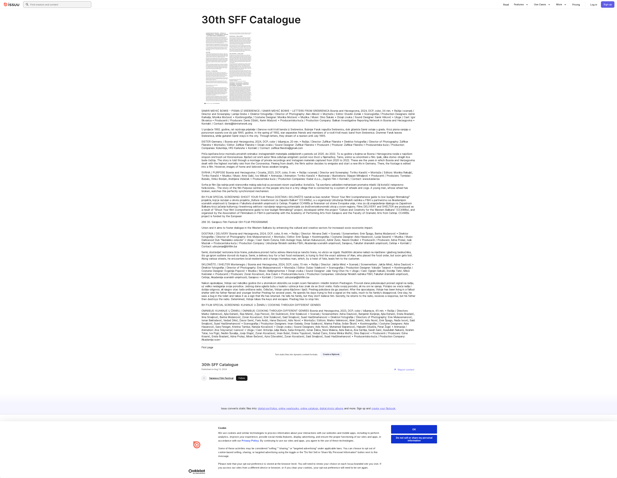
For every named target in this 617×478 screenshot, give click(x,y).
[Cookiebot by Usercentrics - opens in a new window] (197, 471)
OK (414, 429)
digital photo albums (331, 408)
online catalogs (309, 408)
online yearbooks (288, 408)
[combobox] (60, 4)
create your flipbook (383, 408)
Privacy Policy (250, 440)
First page (207, 347)
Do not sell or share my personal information (414, 439)
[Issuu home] (12, 4)
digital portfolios (267, 408)
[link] (506, 4)
